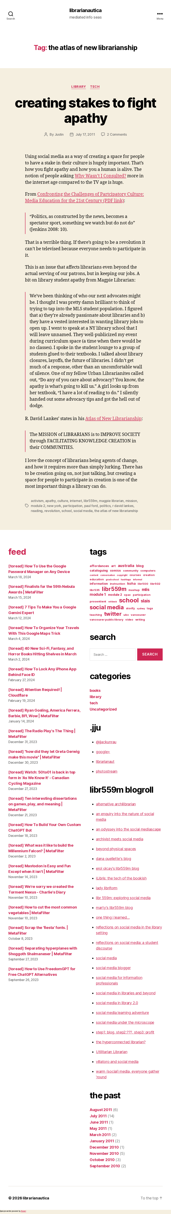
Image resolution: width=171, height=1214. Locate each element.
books (95, 690)
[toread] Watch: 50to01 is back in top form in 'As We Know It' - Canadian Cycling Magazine (41, 778)
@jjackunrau (106, 742)
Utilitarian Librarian (111, 1052)
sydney (141, 608)
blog (140, 566)
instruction (117, 583)
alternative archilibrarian (116, 804)
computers (148, 570)
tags (150, 608)
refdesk (112, 601)
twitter (113, 614)
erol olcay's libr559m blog (117, 868)
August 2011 (101, 1110)
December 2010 (104, 1147)
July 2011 (98, 1116)
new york (54, 506)
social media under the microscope (125, 1022)
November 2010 (104, 1153)
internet (76, 501)
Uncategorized (103, 709)
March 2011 (100, 1135)
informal (137, 579)
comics (115, 570)
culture (62, 501)
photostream (106, 771)
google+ (103, 752)
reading (37, 511)
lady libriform (106, 888)
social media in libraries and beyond (125, 993)
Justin (59, 134)
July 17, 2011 (85, 134)
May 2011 (98, 1128)
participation (73, 506)
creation (149, 575)
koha (131, 583)
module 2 (38, 506)
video (129, 619)
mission (131, 501)
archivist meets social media (119, 839)
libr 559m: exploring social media (123, 898)
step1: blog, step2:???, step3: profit (125, 1032)
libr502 (155, 583)
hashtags (126, 579)
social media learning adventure (122, 1012)
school (67, 511)
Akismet (23, 1211)
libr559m (90, 501)
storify (130, 608)
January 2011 (102, 1141)
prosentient (98, 601)
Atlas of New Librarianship (113, 419)
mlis (146, 589)
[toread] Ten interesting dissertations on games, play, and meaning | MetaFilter (42, 804)
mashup (134, 590)
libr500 (143, 583)
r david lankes (122, 506)
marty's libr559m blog (114, 907)
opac (127, 594)
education (97, 579)
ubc (126, 614)
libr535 (95, 590)
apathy (50, 501)
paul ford (91, 506)
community (130, 570)
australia (126, 565)
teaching (96, 614)
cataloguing (99, 570)
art (113, 566)
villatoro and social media (117, 1061)
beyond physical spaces (116, 849)
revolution (52, 511)
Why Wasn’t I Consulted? (100, 176)
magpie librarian (111, 501)
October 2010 (102, 1160)
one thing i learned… (113, 917)
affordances (99, 566)
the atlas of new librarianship (116, 511)
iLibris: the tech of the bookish (121, 878)
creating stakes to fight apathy (85, 110)
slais (145, 600)
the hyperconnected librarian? (121, 1042)
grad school (112, 579)
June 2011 (99, 1122)
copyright (122, 575)
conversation (107, 575)
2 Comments (117, 134)
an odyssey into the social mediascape (128, 829)
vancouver (138, 614)
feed (17, 552)
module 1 (98, 594)
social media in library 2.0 (117, 1003)
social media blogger (113, 968)
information (99, 584)
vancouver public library (106, 619)
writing (140, 619)
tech (94, 87)
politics (105, 506)
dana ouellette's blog (113, 858)
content (94, 575)
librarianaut (105, 761)
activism (37, 501)
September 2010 (105, 1166)
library (78, 87)
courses (135, 575)
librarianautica (85, 10)
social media (83, 511)
